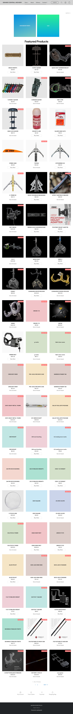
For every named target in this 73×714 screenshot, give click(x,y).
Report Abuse (36, 707)
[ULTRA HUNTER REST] (60, 597)
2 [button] (37, 685)
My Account (20, 694)
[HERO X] (60, 247)
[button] (12, 2)
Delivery (38, 2)
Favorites (41, 694)
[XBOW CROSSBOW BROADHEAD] (36, 183)
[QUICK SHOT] (36, 247)
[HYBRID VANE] (13, 150)
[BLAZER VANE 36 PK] (60, 118)
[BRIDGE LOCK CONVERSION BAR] (36, 215)
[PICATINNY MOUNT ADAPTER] (60, 215)
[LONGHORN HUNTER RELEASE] (36, 279)
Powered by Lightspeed (36, 710)
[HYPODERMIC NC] (60, 150)
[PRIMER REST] (13, 342)
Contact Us (45, 2)
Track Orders (31, 694)
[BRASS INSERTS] (13, 55)
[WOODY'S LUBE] (36, 118)
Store (26, 2)
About (32, 2)
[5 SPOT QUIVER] (36, 55)
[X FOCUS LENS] (13, 501)
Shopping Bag (52, 694)
